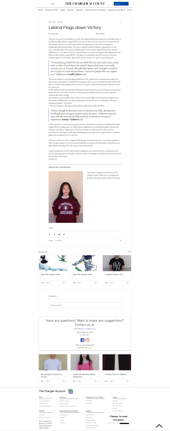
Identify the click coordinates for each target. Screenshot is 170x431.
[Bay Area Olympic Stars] (53, 263)
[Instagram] (87, 340)
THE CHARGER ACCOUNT (85, 3)
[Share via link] (64, 234)
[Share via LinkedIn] (59, 234)
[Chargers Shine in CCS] (117, 263)
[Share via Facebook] (49, 234)
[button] (63, 9)
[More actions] (120, 22)
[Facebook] (82, 340)
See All (129, 251)
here (89, 347)
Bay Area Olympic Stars (50, 274)
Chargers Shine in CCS (114, 274)
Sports (50, 228)
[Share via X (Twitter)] (54, 234)
